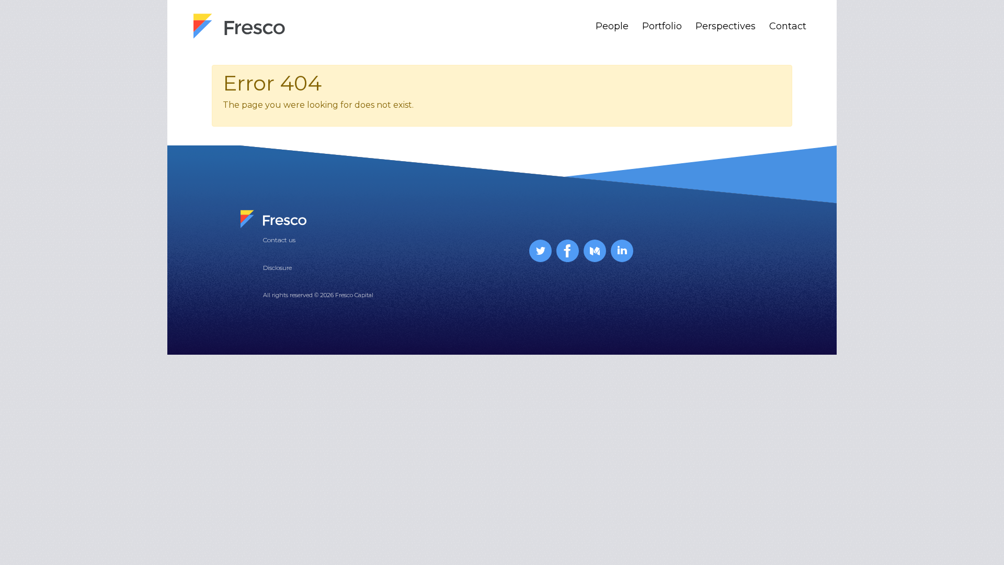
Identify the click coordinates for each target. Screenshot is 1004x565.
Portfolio (662, 26)
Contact (787, 26)
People (612, 26)
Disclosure (277, 268)
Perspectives (725, 26)
